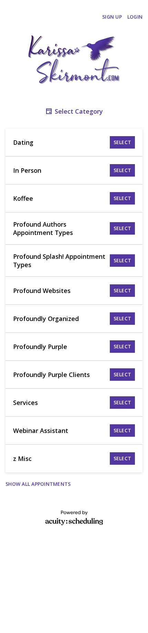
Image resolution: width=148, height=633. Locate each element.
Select (122, 142)
